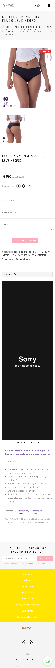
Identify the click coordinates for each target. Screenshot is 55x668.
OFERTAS (39, 251)
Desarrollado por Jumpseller (27, 667)
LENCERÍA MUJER (28, 29)
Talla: (5, 224)
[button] (47, 660)
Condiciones (27, 580)
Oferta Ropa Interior (21, 258)
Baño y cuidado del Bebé (27, 604)
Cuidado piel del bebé (27, 616)
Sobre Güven (27, 586)
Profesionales (27, 592)
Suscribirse (44, 558)
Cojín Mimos (27, 610)
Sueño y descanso (27, 598)
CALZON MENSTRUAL (38, 255)
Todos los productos (28, 27)
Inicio (6, 27)
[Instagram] (30, 642)
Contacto (27, 574)
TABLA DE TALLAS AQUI (27, 442)
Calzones (8, 32)
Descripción (10, 274)
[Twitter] (24, 186)
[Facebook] (18, 186)
